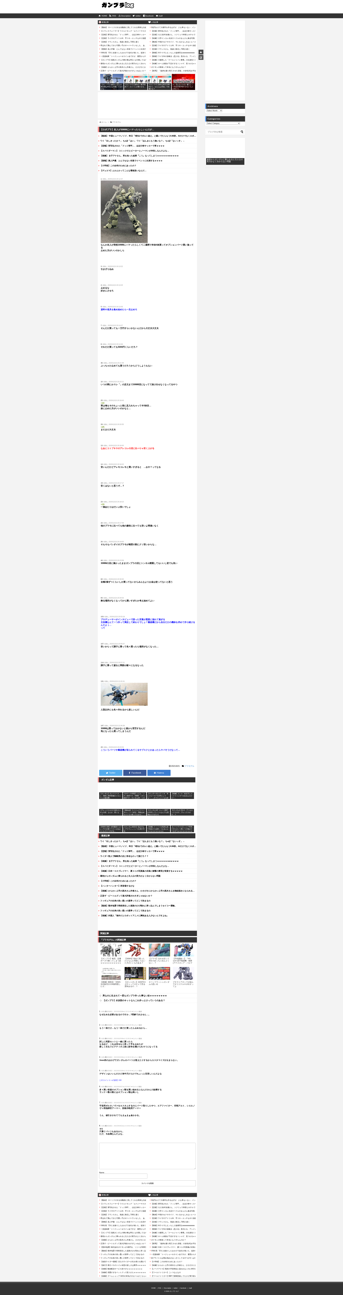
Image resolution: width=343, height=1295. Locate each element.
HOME (104, 16)
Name (101, 1172)
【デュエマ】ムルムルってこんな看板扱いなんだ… (123, 170)
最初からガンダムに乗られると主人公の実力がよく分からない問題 (130, 876)
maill (161, 16)
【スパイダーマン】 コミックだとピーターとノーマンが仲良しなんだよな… (134, 151)
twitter (138, 16)
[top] (201, 52)
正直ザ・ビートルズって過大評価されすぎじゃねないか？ (126, 896)
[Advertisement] (147, 99)
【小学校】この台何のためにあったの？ (118, 165)
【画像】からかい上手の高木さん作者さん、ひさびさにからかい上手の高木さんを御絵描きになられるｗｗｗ (148, 891)
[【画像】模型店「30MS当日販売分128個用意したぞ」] (111, 973)
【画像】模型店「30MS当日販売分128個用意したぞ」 (110, 984)
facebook (150, 16)
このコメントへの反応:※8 (110, 1080)
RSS (114, 16)
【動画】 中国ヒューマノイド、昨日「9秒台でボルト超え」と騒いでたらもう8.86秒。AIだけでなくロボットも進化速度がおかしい (148, 136)
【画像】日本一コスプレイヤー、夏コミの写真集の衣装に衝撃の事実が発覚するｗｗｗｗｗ (141, 871)
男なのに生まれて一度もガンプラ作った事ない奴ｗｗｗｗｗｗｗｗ (135, 995)
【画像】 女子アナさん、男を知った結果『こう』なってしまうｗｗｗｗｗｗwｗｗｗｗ (139, 155)
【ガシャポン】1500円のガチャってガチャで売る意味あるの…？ (135, 984)
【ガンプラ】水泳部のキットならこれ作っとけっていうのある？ (134, 1000)
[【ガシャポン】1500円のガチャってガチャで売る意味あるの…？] (135, 973)
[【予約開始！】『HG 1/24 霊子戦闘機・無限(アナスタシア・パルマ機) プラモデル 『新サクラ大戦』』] (184, 950)
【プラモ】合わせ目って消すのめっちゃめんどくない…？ (159, 960)
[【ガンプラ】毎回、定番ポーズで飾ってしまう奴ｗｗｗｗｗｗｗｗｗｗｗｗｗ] (111, 950)
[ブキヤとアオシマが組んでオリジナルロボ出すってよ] (184, 973)
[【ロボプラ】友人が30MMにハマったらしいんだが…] (159, 773)
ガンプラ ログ (174, 1291)
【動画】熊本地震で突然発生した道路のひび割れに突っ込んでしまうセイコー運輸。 (138, 905)
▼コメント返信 (136, 1011)
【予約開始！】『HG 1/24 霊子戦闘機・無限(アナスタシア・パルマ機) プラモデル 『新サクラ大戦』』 (183, 962)
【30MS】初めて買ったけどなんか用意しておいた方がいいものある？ (135, 960)
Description (126, 16)
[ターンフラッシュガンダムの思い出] (159, 973)
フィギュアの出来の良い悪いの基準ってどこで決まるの (125, 901)
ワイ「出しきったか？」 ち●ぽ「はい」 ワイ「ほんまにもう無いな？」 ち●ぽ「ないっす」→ (142, 141)
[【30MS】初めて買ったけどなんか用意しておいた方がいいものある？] (135, 950)
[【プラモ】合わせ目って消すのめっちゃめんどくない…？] (159, 950)
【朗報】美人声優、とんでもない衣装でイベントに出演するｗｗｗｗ (131, 160)
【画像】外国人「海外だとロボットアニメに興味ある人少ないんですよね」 (134, 915)
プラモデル (189, 766)
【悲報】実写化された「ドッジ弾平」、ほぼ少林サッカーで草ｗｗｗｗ (132, 146)
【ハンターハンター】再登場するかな (117, 886)
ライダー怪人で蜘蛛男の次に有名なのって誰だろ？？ (124, 856)
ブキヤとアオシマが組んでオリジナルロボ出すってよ (183, 984)
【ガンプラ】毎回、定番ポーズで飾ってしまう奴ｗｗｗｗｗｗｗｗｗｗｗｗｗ (110, 961)
